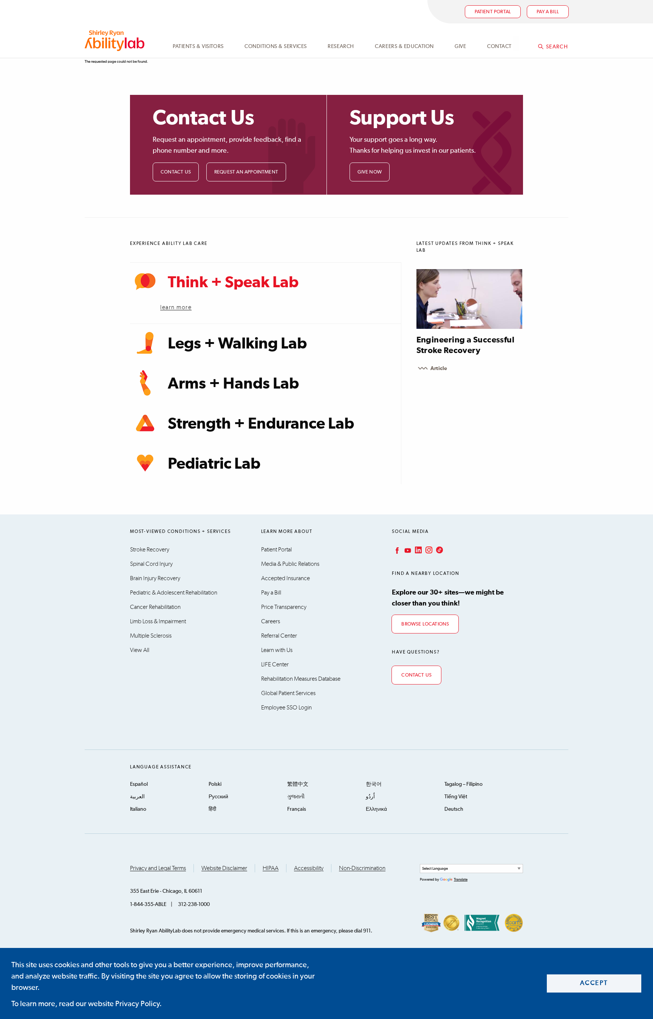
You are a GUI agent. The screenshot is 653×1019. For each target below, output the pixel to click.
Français (296, 809)
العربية (137, 796)
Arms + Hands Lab (233, 384)
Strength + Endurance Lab (261, 424)
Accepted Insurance (285, 578)
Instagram (428, 549)
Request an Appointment (246, 172)
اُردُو (370, 796)
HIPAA (271, 868)
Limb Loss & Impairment (158, 621)
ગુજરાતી (296, 796)
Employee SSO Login (286, 708)
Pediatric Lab (214, 464)
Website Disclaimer (224, 868)
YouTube (407, 549)
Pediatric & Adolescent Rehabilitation (173, 593)
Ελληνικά (376, 809)
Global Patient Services (288, 693)
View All (139, 650)
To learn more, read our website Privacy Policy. (86, 1004)
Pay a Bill (271, 593)
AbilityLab (116, 40)
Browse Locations (425, 624)
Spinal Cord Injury (151, 564)
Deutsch (453, 809)
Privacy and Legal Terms (158, 868)
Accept (594, 983)
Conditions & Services (275, 46)
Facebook (396, 549)
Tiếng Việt (455, 796)
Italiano (138, 809)
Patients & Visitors (198, 46)
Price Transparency (283, 607)
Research (341, 46)
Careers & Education (404, 46)
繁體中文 (297, 784)
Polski (215, 784)
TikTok (438, 549)
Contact (499, 46)
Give (460, 46)
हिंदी (212, 809)
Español (139, 784)
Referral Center (279, 636)
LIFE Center (275, 664)
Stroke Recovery (149, 550)
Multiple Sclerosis (151, 636)
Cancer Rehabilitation (155, 607)
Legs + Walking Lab (237, 344)
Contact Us (176, 172)
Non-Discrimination (362, 868)
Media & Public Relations (290, 564)
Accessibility (308, 868)
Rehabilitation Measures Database (300, 679)
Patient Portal (493, 11)
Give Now (369, 172)
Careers (270, 621)
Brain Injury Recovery (155, 578)
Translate (460, 879)
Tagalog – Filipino (463, 784)
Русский (218, 796)
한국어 (374, 784)
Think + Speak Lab (233, 283)
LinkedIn (417, 549)
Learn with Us (276, 650)
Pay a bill (548, 11)
